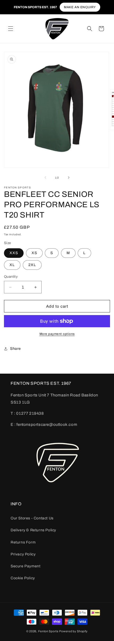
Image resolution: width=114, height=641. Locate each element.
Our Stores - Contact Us (32, 518)
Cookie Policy (23, 578)
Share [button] (15, 349)
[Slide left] (45, 177)
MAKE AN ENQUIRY (80, 7)
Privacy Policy (23, 554)
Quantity (11, 276)
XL (12, 265)
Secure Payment (25, 566)
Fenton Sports (48, 631)
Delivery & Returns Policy (33, 530)
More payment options (57, 334)
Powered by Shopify (73, 631)
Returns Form (23, 542)
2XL (32, 265)
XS (34, 253)
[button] (10, 28)
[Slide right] (68, 177)
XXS (14, 253)
